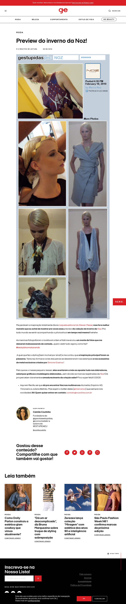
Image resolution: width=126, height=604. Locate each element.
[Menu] (6, 11)
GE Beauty (108, 19)
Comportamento (59, 19)
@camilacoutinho (39, 430)
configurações (34, 601)
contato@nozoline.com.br (79, 393)
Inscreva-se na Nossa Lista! (83, 3)
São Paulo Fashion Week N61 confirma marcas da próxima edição (106, 525)
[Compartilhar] (66, 452)
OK (84, 598)
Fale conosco (85, 574)
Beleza (35, 19)
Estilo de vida (86, 19)
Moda (18, 19)
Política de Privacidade (81, 585)
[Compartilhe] (97, 452)
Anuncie (87, 578)
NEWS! (119, 302)
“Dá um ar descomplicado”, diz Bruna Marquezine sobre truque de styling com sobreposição (46, 528)
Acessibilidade (84, 582)
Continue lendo (13, 538)
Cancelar (100, 599)
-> (38, 578)
